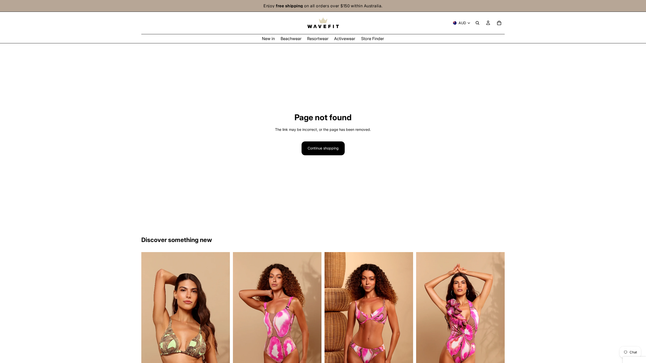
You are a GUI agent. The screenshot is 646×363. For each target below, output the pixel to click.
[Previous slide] (148, 318)
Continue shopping (323, 148)
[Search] (477, 22)
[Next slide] (222, 318)
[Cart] (499, 22)
